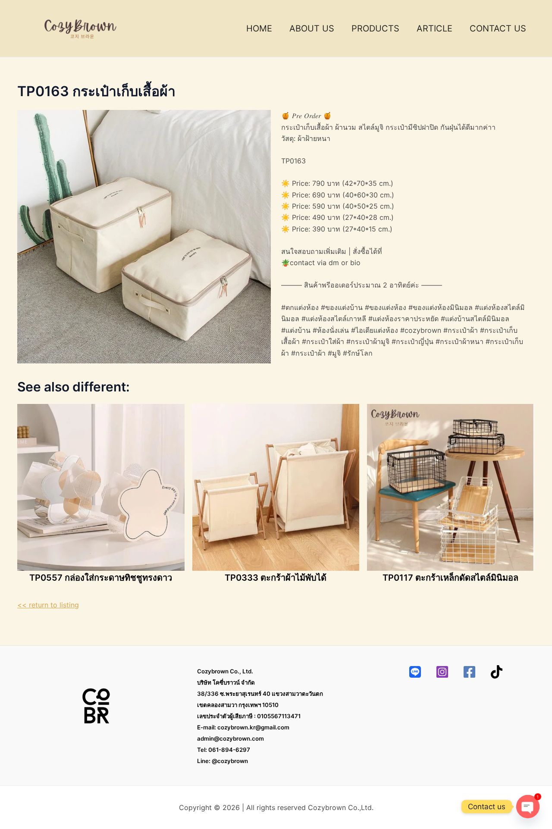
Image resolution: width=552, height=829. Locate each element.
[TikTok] (496, 672)
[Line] (415, 672)
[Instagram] (442, 672)
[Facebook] (469, 672)
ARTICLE (434, 28)
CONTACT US (498, 28)
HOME (259, 28)
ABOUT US (311, 28)
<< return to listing (48, 605)
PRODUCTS (375, 28)
